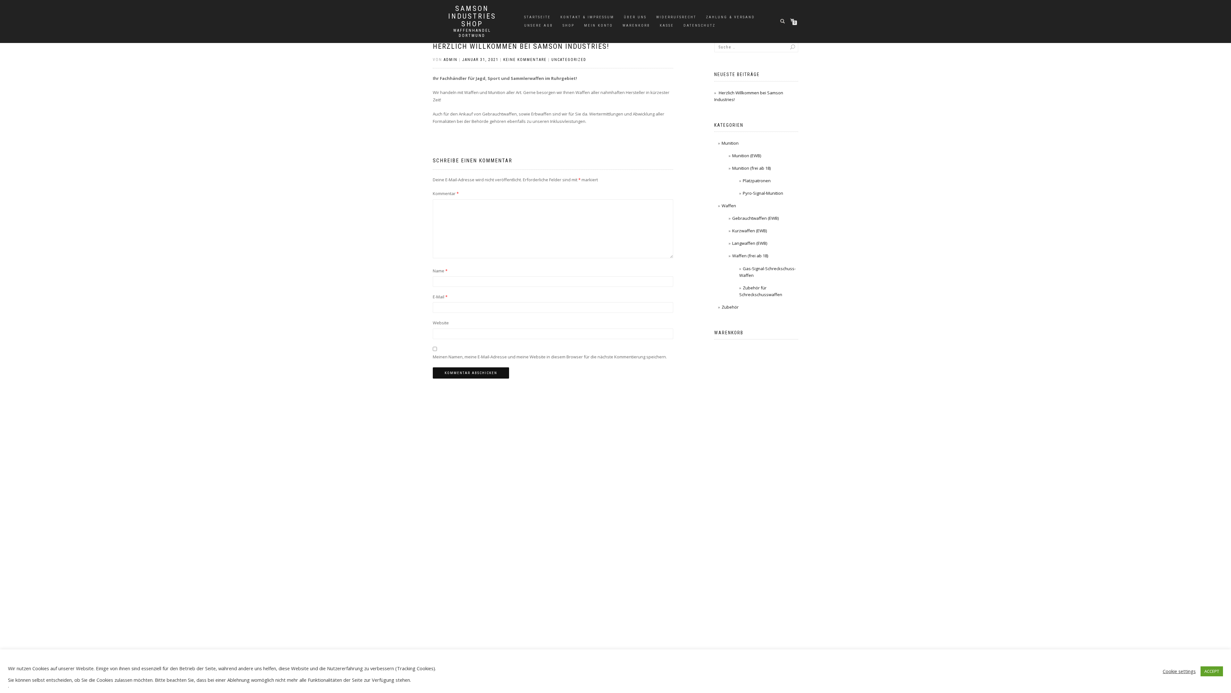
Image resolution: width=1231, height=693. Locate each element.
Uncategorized (568, 59)
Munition (730, 143)
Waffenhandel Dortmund (472, 33)
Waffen (729, 206)
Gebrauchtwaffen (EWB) (755, 218)
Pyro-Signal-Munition (763, 193)
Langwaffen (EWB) (749, 243)
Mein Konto (598, 25)
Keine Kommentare (525, 59)
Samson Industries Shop (472, 16)
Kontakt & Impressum (587, 17)
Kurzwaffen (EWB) (749, 231)
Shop (568, 25)
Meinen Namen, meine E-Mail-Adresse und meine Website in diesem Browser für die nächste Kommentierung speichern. (550, 357)
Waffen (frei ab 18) (750, 256)
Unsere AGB (538, 25)
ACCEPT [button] (1211, 671)
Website (441, 323)
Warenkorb (636, 25)
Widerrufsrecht (676, 17)
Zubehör (730, 307)
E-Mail (440, 297)
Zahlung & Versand (730, 17)
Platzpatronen (757, 181)
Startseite (537, 17)
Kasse (667, 25)
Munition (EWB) (746, 155)
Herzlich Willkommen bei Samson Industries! (521, 46)
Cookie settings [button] (1179, 671)
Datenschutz (699, 25)
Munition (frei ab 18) (751, 168)
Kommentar (446, 193)
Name (440, 271)
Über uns (635, 17)
